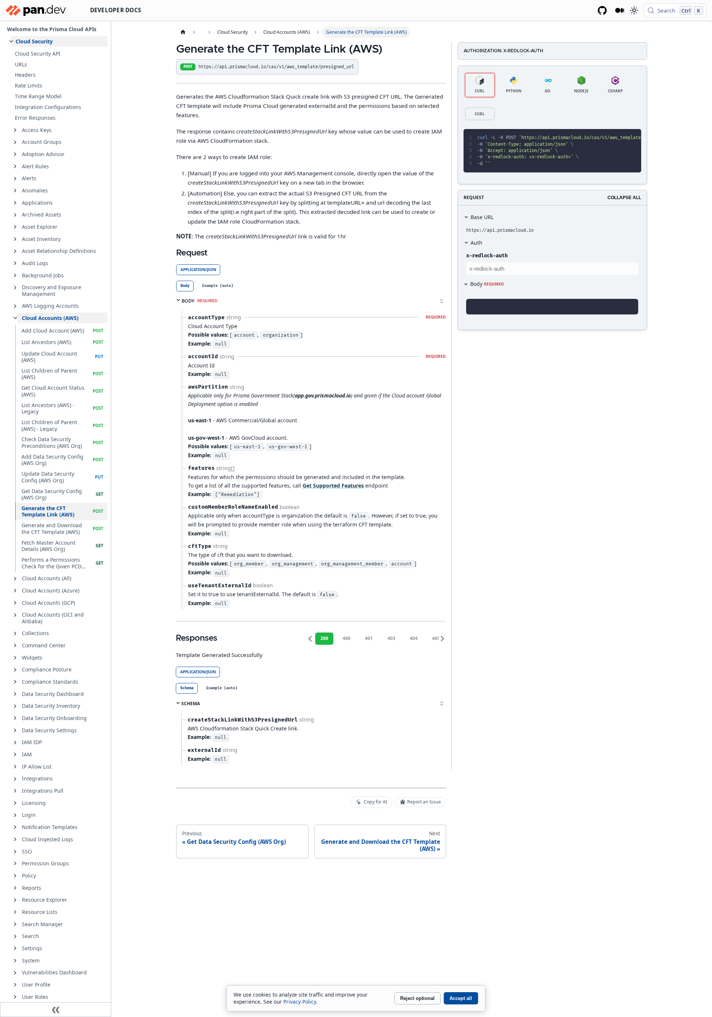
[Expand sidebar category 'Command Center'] (15, 645)
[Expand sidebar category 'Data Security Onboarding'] (15, 718)
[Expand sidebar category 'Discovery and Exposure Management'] (15, 287)
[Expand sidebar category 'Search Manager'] (15, 924)
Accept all (460, 998)
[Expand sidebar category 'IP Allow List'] (15, 766)
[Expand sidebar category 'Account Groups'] (15, 142)
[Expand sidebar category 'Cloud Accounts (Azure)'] (15, 590)
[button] (59, 41)
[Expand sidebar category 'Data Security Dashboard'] (15, 694)
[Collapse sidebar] (55, 1009)
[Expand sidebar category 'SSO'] (15, 851)
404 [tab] (414, 638)
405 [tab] (436, 638)
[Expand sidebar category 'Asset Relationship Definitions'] (15, 251)
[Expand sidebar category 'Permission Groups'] (15, 863)
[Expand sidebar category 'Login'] (15, 815)
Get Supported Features (333, 485)
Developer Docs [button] (115, 10)
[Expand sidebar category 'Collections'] (15, 633)
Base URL (482, 217)
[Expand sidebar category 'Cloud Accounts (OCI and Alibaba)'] (15, 615)
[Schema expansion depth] (442, 301)
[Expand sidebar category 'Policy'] (15, 875)
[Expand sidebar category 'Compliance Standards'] (15, 681)
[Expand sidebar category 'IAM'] (15, 754)
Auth (476, 242)
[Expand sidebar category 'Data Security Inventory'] (15, 706)
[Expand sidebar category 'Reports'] (15, 888)
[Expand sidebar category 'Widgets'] (15, 657)
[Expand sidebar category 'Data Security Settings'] (15, 730)
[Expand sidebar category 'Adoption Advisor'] (15, 154)
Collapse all (624, 197)
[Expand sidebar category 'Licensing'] (15, 803)
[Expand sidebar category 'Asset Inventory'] (15, 239)
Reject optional (417, 998)
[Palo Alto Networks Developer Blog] (620, 10)
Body (487, 283)
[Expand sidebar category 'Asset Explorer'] (15, 226)
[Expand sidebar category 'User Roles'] (15, 997)
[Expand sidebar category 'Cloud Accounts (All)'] (15, 578)
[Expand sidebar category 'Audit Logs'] (15, 263)
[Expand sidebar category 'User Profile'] (15, 984)
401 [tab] (369, 638)
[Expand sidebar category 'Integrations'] (15, 779)
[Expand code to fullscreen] (632, 138)
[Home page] (182, 32)
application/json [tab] (198, 269)
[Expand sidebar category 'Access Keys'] (15, 130)
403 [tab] (391, 638)
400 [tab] (346, 638)
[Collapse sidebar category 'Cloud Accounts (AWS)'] (15, 318)
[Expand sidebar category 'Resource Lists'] (15, 912)
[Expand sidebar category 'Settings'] (15, 948)
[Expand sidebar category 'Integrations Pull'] (15, 790)
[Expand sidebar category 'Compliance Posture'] (15, 670)
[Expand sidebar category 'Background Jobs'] (15, 275)
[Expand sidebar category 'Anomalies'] (15, 190)
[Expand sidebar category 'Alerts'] (15, 178)
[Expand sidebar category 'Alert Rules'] (15, 166)
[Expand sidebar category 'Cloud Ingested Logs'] (15, 839)
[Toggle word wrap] (607, 138)
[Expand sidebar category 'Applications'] (15, 202)
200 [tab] (324, 638)
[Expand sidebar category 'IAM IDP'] (15, 742)
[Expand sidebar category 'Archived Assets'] (15, 215)
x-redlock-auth (487, 255)
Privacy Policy (299, 1001)
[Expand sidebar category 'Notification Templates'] (15, 827)
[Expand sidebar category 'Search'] (15, 936)
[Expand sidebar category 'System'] (15, 960)
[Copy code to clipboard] (619, 138)
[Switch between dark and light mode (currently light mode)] (633, 10)
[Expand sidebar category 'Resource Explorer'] (15, 900)
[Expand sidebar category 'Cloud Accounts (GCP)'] (15, 602)
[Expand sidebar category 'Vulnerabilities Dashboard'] (15, 972)
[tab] (185, 286)
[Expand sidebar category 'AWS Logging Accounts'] (15, 306)
